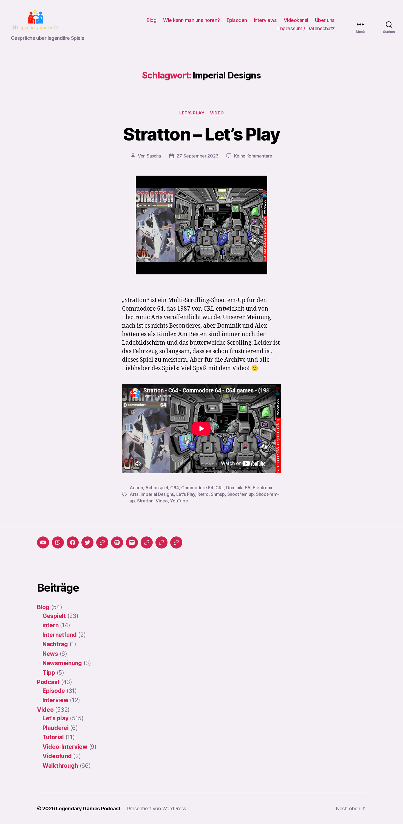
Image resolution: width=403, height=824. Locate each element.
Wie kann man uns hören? (191, 20)
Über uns (325, 20)
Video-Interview (64, 746)
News (50, 653)
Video (217, 113)
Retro (203, 494)
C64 (174, 487)
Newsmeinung (62, 663)
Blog (151, 20)
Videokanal (296, 20)
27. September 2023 (197, 156)
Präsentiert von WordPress (156, 808)
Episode (53, 690)
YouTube (179, 501)
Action (136, 487)
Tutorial (53, 737)
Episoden (237, 20)
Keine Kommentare (253, 156)
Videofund (57, 756)
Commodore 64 (197, 487)
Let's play (192, 113)
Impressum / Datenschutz (306, 28)
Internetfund (59, 634)
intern (50, 625)
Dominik (234, 487)
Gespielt (54, 615)
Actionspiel (156, 487)
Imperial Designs (157, 494)
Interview (55, 700)
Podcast (48, 682)
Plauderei (55, 727)
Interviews (265, 20)
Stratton (145, 501)
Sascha (154, 156)
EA (248, 487)
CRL (219, 487)
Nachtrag (55, 644)
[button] (147, 542)
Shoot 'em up (240, 494)
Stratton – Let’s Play (201, 134)
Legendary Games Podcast (88, 808)
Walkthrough (60, 765)
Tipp (48, 672)
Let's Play (185, 494)
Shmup (218, 494)
